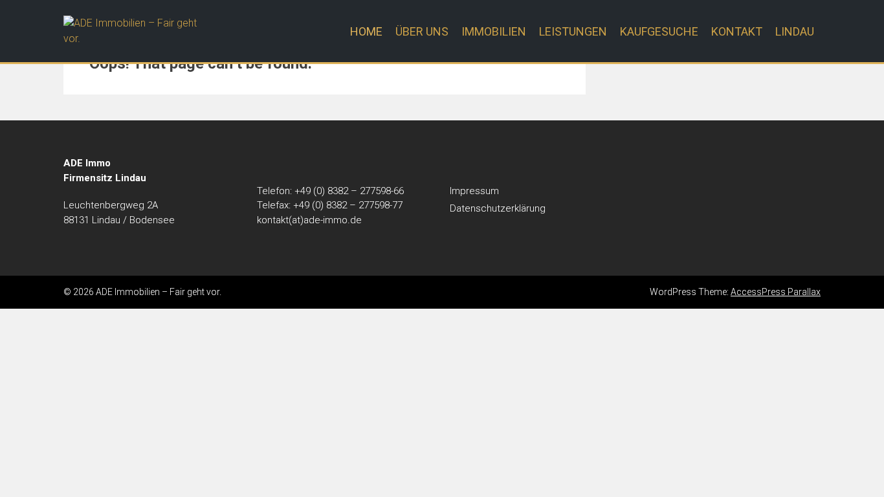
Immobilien (493, 31)
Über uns (421, 31)
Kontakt (736, 31)
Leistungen (573, 31)
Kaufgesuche (659, 31)
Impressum (474, 191)
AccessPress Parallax (776, 292)
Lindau (794, 31)
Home (366, 31)
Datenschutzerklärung (498, 208)
